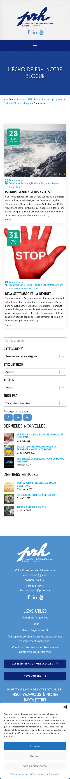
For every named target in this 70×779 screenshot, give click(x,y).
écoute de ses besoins (20, 284)
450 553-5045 (35, 585)
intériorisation (52, 183)
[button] (64, 707)
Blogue (35, 624)
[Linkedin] (17, 417)
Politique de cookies (19, 774)
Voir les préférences (35, 765)
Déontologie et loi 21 (35, 630)
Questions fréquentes (35, 617)
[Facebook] (8, 417)
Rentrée (50, 284)
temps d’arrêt (16, 187)
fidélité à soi (37, 183)
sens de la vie (31, 288)
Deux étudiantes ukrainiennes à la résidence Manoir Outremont (37, 448)
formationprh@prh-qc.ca (35, 590)
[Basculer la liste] (63, 403)
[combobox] (31, 403)
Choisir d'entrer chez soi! (31, 507)
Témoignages (16, 180)
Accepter (35, 746)
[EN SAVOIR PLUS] (35, 150)
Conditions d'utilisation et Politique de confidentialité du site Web (35, 649)
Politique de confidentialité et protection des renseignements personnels (35, 639)
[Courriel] (27, 417)
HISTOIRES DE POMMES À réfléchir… (37, 495)
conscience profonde (19, 183)
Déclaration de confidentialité (45, 774)
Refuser (35, 756)
